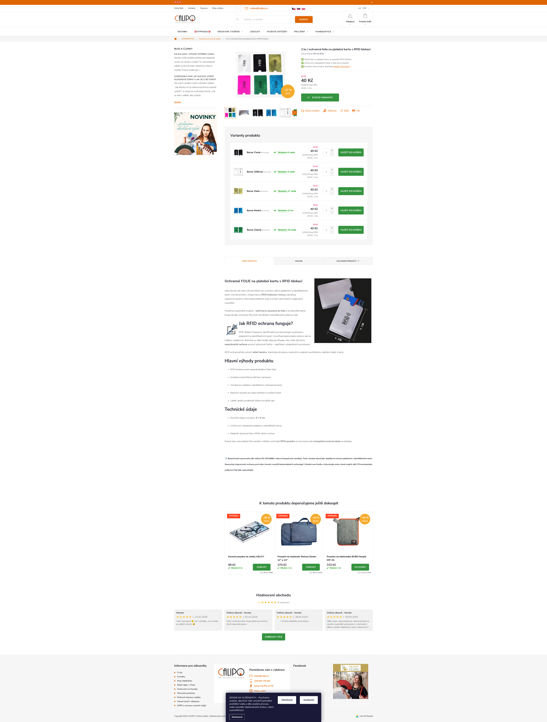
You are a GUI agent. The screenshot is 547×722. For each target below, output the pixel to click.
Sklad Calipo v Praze (186, 685)
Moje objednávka (184, 681)
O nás (179, 672)
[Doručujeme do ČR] (294, 8)
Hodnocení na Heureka (187, 689)
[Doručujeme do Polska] (303, 8)
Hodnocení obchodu (273, 595)
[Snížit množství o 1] (332, 154)
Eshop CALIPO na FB (263, 686)
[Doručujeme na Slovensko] (298, 8)
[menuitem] (182, 31)
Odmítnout (287, 700)
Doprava (204, 8)
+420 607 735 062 (262, 681)
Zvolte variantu (322, 97)
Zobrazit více (273, 636)
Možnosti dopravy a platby (189, 697)
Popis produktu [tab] (249, 261)
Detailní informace (341, 66)
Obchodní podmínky (186, 693)
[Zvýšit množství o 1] (332, 150)
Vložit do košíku (351, 152)
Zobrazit (262, 567)
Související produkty (346, 261)
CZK (364, 8)
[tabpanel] (249, 543)
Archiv (177, 102)
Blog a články (217, 8)
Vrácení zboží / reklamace (188, 701)
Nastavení (237, 717)
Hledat (303, 19)
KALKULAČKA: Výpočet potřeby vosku (194, 54)
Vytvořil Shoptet (366, 716)
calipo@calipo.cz (261, 676)
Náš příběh (178, 8)
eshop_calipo (260, 691)
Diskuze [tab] (298, 261)
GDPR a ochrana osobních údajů (191, 705)
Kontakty (191, 8)
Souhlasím (308, 700)
